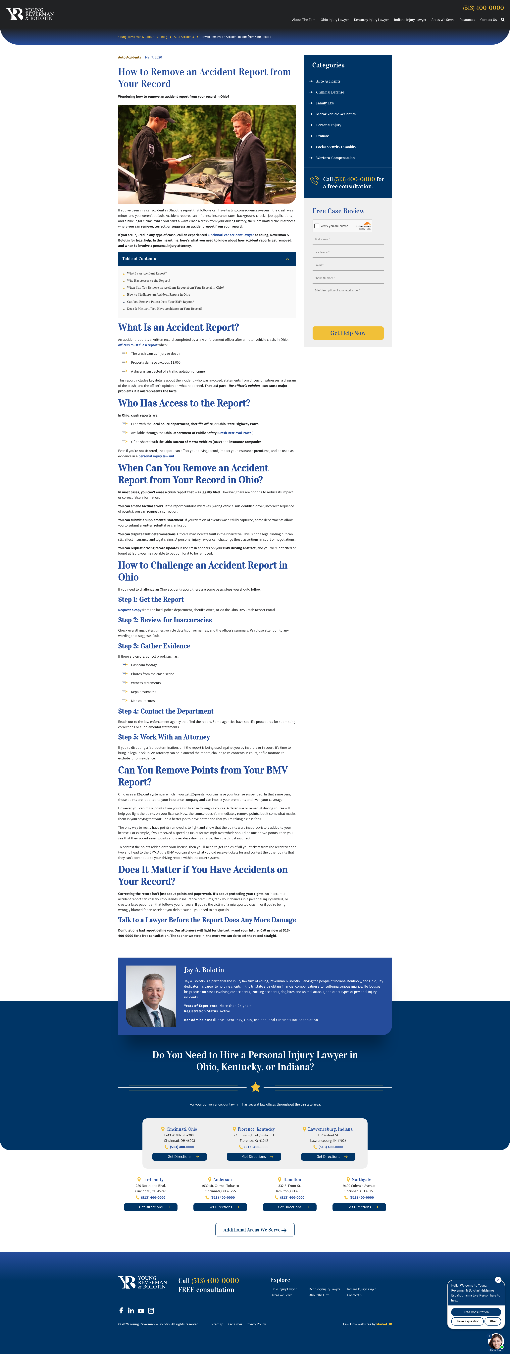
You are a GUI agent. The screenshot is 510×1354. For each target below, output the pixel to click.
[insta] (151, 1311)
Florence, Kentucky (256, 1129)
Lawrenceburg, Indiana (330, 1129)
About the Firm (304, 20)
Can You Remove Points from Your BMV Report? (160, 302)
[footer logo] (142, 1282)
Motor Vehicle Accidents (336, 114)
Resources (467, 20)
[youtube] (141, 1311)
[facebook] (121, 1310)
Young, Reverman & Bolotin (136, 37)
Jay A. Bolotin (204, 970)
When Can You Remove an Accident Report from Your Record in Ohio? (175, 288)
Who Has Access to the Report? (148, 281)
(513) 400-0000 (483, 8)
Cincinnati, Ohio (182, 1129)
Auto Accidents (184, 37)
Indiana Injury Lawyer (410, 20)
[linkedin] (131, 1310)
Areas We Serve (443, 20)
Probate (322, 136)
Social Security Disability (336, 147)
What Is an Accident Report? (147, 273)
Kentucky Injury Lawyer (371, 20)
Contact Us (488, 20)
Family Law (325, 103)
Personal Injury (328, 125)
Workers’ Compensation (335, 158)
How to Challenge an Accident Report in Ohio (158, 295)
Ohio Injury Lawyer (335, 20)
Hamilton (292, 1179)
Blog (164, 37)
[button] (502, 20)
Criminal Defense (330, 92)
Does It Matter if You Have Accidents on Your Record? (164, 309)
